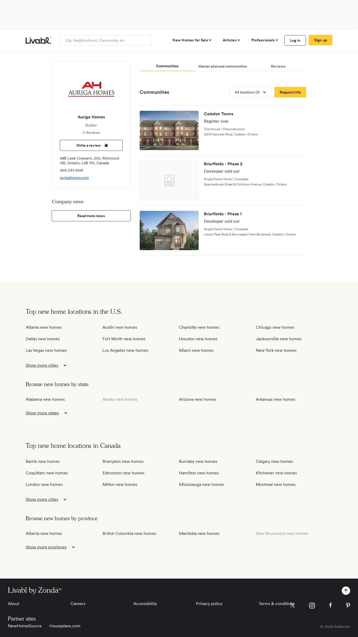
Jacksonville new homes (279, 338)
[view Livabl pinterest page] (348, 606)
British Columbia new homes (129, 533)
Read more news (91, 216)
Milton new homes (119, 484)
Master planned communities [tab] (222, 66)
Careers (77, 603)
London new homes (44, 484)
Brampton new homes (123, 461)
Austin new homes (119, 327)
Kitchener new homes (276, 472)
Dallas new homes (43, 338)
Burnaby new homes (198, 461)
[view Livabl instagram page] (312, 606)
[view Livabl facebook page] (330, 606)
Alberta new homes (44, 533)
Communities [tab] (167, 66)
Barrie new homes (43, 461)
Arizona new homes (197, 399)
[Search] (145, 40)
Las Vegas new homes (46, 350)
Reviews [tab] (278, 66)
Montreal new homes (276, 484)
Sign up (320, 40)
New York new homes (276, 350)
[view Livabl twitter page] (292, 606)
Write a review (88, 145)
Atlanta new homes (44, 327)
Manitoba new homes (199, 533)
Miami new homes (196, 350)
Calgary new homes (274, 461)
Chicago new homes (275, 327)
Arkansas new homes (275, 399)
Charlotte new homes (199, 327)
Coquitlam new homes (47, 472)
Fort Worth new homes (123, 338)
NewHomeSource (25, 625)
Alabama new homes (45, 399)
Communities (154, 92)
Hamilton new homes (199, 472)
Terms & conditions (277, 603)
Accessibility (145, 603)
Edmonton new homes (123, 472)
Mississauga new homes (201, 484)
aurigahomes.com (74, 177)
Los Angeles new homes (125, 350)
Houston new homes (198, 338)
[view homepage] (38, 40)
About (13, 603)
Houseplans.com (64, 625)
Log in (295, 40)
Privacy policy (209, 603)
